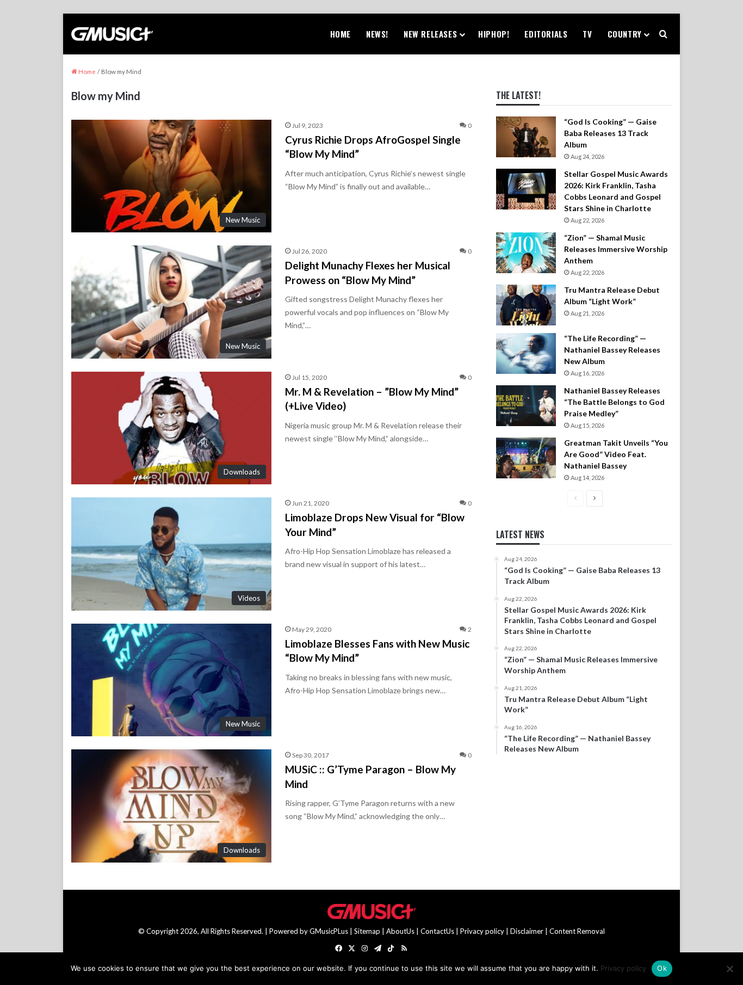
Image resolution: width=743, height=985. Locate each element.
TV (587, 34)
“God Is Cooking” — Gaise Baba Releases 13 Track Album (610, 133)
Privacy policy (482, 931)
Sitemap (367, 931)
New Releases (430, 34)
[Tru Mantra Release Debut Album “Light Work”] (526, 305)
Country (625, 34)
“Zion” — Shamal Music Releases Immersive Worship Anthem (615, 249)
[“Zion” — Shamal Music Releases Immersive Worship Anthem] (526, 252)
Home (340, 34)
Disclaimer (526, 931)
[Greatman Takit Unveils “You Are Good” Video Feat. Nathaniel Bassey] (526, 458)
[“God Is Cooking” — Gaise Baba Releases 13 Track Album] (526, 136)
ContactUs (437, 931)
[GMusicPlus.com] (112, 34)
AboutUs (400, 931)
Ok (662, 968)
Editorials (545, 34)
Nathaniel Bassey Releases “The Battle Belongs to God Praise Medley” (614, 402)
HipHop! (493, 34)
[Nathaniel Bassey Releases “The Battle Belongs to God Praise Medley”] (526, 405)
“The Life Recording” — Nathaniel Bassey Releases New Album (612, 350)
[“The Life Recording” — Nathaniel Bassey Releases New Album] (526, 353)
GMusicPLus (329, 931)
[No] (729, 968)
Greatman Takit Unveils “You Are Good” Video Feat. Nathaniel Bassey (616, 454)
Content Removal (577, 931)
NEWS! (377, 34)
